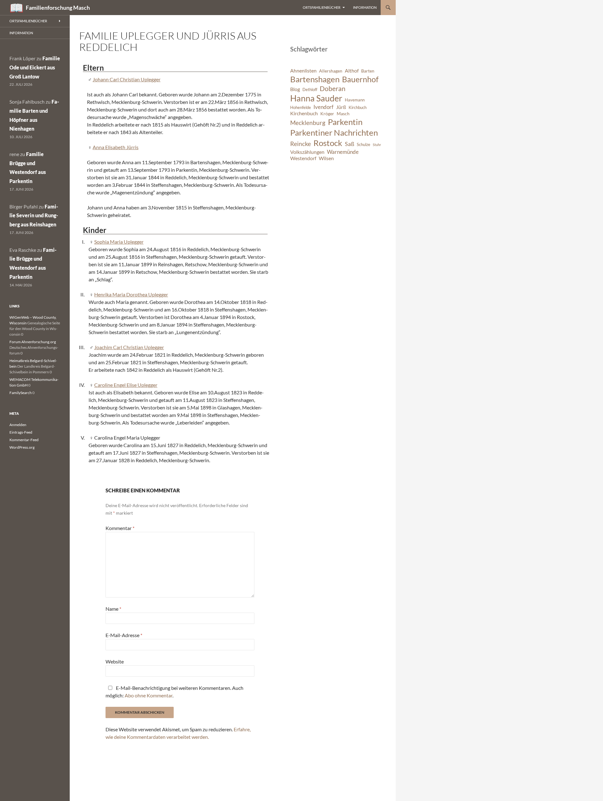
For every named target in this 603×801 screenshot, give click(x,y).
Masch (343, 113)
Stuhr (377, 145)
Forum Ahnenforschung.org (32, 341)
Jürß (341, 107)
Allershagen (330, 70)
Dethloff (309, 89)
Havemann (355, 100)
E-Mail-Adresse (124, 635)
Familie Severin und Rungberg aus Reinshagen (33, 215)
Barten (367, 70)
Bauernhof (360, 79)
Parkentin (345, 122)
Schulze (363, 144)
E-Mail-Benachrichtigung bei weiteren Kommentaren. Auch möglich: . (174, 691)
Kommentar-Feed (24, 439)
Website (115, 661)
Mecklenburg (307, 122)
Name (113, 609)
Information (365, 7)
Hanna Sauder (316, 98)
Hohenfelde (300, 107)
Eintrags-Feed (20, 432)
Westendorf (303, 158)
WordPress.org (22, 447)
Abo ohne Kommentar (148, 695)
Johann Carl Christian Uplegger (126, 79)
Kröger (327, 113)
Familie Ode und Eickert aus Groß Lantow (34, 67)
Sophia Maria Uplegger (119, 242)
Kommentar (120, 528)
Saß (349, 143)
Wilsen (326, 158)
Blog (295, 89)
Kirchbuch (358, 107)
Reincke (300, 143)
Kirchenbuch (304, 113)
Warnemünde (343, 152)
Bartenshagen (315, 79)
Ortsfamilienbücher (321, 7)
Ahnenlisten (303, 70)
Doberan (332, 88)
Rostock (327, 143)
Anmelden (17, 424)
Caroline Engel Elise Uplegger (125, 385)
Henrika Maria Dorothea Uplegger (131, 294)
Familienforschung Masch (58, 7)
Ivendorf (323, 107)
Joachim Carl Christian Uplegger (129, 347)
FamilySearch (20, 392)
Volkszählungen (307, 152)
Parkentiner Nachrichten (334, 132)
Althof (352, 70)
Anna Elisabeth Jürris (116, 147)
